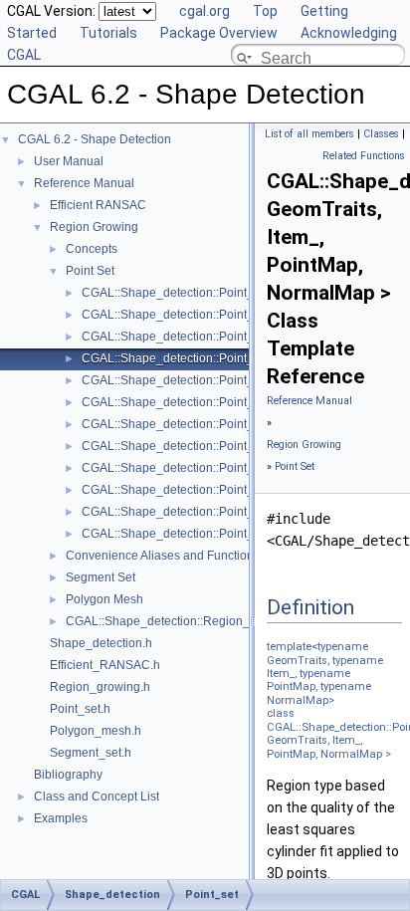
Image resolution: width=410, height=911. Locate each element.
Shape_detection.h (101, 643)
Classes (381, 133)
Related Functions (363, 155)
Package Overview (219, 33)
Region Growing (94, 227)
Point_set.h (80, 709)
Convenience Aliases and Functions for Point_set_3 (205, 556)
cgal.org (204, 11)
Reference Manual (84, 183)
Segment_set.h (90, 753)
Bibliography (68, 775)
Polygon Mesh (104, 599)
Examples (61, 818)
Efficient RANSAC (98, 205)
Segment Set (100, 577)
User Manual (68, 161)
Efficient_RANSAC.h (105, 665)
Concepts (91, 249)
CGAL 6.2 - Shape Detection (94, 139)
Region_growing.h (100, 687)
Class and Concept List (96, 796)
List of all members (309, 133)
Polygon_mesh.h (95, 731)
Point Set (90, 271)
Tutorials (108, 33)
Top (265, 11)
